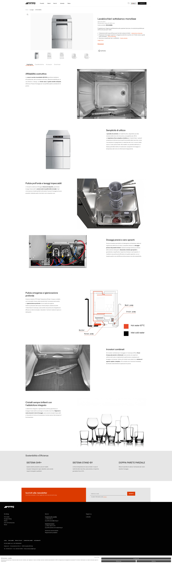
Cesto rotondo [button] (123, 38)
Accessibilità (37, 540)
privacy (105, 496)
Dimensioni (101, 44)
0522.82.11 (49, 518)
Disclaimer (11, 540)
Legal (5, 540)
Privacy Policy (96, 557)
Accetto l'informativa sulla (99, 496)
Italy (133, 3)
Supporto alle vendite (51, 517)
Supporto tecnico (49, 523)
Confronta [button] (103, 50)
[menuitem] (42, 3)
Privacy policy (18, 540)
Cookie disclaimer (28, 540)
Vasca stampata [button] (112, 36)
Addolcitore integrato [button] (136, 33)
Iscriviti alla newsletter (36, 493)
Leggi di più (100, 40)
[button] (27, 14)
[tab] (30, 64)
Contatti (142, 3)
